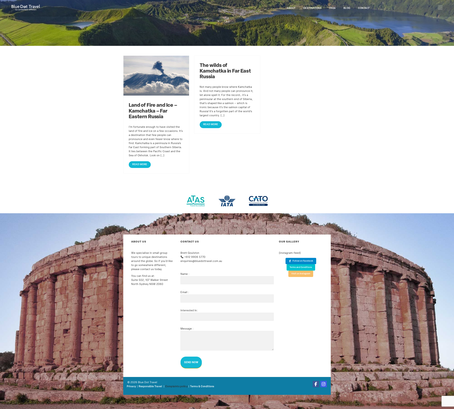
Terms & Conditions (202, 386)
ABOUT (291, 8)
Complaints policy (176, 386)
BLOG (347, 8)
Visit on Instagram (300, 274)
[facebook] (316, 384)
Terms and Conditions (301, 267)
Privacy (131, 386)
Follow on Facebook (303, 261)
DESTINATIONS (312, 8)
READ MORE (139, 164)
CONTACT (364, 8)
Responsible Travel (150, 386)
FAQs (333, 8)
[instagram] (323, 384)
